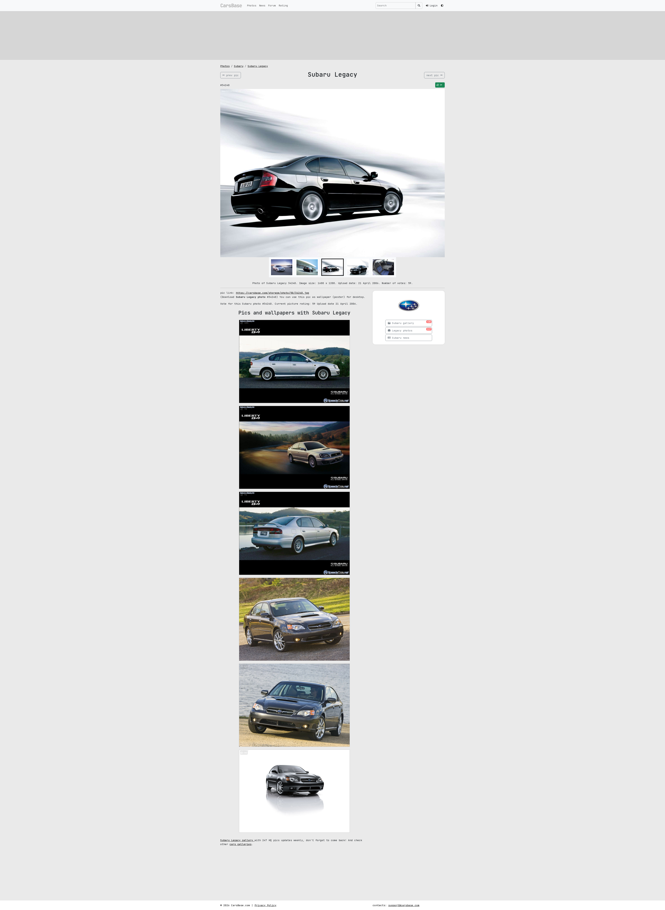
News (262, 5)
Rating (283, 5)
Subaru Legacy (258, 66)
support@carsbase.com (403, 905)
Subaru (238, 66)
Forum (272, 5)
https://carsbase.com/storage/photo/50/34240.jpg (272, 292)
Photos (251, 5)
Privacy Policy (265, 905)
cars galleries (240, 844)
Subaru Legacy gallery (237, 840)
